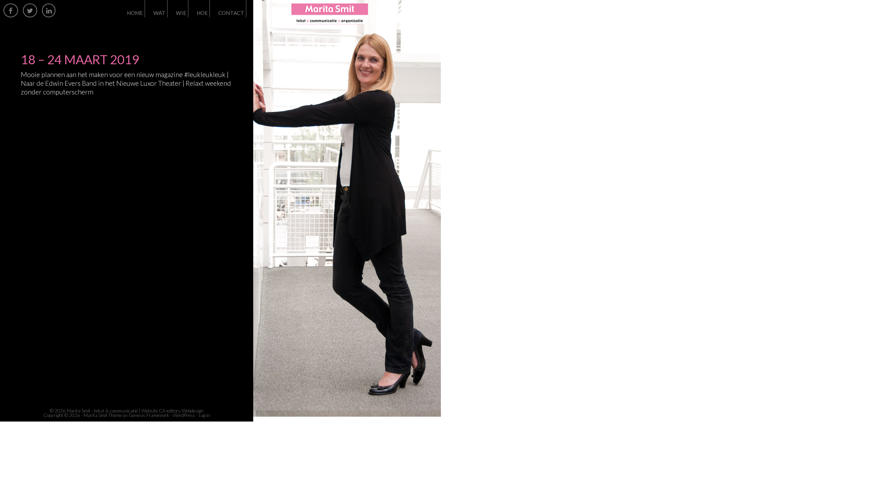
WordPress (184, 415)
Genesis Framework (149, 415)
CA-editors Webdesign (181, 411)
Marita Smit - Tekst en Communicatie (353, 13)
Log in (204, 415)
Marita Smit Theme (103, 415)
